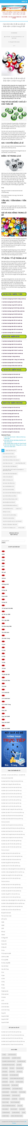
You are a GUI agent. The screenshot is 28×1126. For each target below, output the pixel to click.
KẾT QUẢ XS (4, 919)
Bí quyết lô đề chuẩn (15, 42)
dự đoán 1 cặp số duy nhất (9, 1061)
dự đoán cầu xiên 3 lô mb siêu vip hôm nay (11, 843)
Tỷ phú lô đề (21, 527)
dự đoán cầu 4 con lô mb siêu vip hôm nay (11, 800)
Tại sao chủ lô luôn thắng (9, 515)
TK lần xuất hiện (6, 680)
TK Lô (2, 972)
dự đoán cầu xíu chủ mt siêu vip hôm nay (10, 878)
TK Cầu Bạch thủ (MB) (7, 608)
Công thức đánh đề (7, 476)
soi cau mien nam (14, 1075)
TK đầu (3, 662)
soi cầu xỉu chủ (15, 1095)
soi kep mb (14, 1098)
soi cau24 (5, 1071)
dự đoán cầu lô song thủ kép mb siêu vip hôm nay (13, 834)
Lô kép (3, 656)
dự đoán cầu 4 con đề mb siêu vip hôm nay (11, 787)
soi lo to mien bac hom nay (9, 1105)
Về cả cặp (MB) (5, 620)
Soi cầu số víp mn (5, 881)
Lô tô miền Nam (6, 698)
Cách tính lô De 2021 (8, 463)
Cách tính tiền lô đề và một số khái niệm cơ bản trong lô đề (13, 470)
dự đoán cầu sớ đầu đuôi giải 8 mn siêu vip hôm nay (13, 900)
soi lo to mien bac (15, 1102)
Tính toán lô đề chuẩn (6, 916)
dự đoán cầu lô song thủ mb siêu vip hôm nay (12, 837)
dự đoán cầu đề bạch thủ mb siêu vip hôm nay (12, 815)
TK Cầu (3, 950)
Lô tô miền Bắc (5, 692)
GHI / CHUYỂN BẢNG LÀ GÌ (8, 486)
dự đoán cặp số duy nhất (8, 1064)
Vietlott (4, 578)
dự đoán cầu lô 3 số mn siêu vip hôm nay (10, 897)
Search (3, 542)
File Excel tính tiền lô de (9, 483)
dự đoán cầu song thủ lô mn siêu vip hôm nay (12, 906)
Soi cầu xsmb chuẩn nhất (7, 778)
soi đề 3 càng (6, 1116)
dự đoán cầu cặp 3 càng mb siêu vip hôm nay (11, 809)
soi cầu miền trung (17, 1088)
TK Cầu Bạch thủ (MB (6, 953)
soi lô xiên (22, 1109)
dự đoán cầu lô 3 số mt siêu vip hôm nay (10, 865)
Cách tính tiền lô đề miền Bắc (10, 466)
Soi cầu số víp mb (5, 822)
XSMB (3, 554)
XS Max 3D (4, 602)
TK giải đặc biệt (6, 674)
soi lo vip (20, 1105)
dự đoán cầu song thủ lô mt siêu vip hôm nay (11, 875)
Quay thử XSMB (6, 716)
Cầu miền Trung (6, 638)
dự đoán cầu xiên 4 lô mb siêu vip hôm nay (11, 847)
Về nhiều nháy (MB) (6, 626)
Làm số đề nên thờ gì (8, 508)
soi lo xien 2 (5, 1109)
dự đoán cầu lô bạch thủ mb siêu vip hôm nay (12, 831)
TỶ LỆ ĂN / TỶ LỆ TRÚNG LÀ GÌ (9, 527)
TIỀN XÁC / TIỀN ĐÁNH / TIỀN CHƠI (10, 524)
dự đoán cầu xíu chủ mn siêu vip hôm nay (11, 909)
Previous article (14, 533)
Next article (14, 534)
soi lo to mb (5, 1102)
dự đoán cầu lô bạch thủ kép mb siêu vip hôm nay (13, 828)
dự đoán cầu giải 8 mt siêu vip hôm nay (10, 862)
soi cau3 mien (20, 1068)
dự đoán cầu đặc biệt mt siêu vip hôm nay (11, 859)
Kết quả (4, 572)
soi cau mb (5, 1075)
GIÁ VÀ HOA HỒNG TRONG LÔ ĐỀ (10, 499)
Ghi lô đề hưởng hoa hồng (9, 496)
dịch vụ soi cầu (6, 1058)
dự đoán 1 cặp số (16, 1058)
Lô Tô (2, 1000)
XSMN (3, 560)
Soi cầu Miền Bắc (6, 1088)
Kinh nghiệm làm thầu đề (9, 502)
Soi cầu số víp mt (5, 850)
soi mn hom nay (15, 1112)
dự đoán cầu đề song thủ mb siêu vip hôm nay (12, 825)
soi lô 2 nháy (14, 1109)
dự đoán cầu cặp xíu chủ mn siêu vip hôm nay (12, 887)
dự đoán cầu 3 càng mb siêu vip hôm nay (10, 784)
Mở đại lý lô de (6, 511)
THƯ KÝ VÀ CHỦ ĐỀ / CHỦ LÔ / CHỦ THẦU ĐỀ (12, 521)
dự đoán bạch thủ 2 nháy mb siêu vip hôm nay (12, 781)
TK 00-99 (4, 686)
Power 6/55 (4, 596)
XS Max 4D (4, 590)
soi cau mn (5, 1078)
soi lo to (22, 1098)
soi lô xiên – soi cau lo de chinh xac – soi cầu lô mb (13, 775)
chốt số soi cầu (12, 1054)
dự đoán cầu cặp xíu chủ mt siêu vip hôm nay (11, 856)
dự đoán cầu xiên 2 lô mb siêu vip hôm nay (11, 840)
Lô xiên (3, 650)
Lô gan (3, 644)
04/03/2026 (14, 33)
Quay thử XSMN (6, 728)
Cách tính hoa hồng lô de (9, 456)
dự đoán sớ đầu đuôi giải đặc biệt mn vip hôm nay (12, 903)
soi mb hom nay (6, 1112)
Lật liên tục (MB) (6, 614)
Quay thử (4, 710)
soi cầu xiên (14, 1092)
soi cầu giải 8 (15, 1085)
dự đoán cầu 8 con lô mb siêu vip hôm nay (11, 806)
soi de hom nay (6, 1098)
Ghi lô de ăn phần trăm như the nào (11, 492)
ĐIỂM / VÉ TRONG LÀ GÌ (8, 480)
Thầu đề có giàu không (8, 518)
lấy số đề (19, 1064)
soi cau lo (19, 1071)
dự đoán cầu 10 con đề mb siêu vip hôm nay (11, 796)
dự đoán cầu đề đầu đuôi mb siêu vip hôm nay (12, 818)
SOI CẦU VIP (5, 1081)
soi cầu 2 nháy (19, 1081)
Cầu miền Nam (5, 632)
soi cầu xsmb (22, 1092)
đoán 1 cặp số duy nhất (16, 1116)
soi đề (23, 1112)
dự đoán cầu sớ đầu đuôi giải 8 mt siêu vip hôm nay (13, 869)
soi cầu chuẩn (6, 1085)
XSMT (3, 566)
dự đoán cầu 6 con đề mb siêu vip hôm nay (11, 790)
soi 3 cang (5, 1068)
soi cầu (11, 1081)
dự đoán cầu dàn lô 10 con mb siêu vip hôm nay (12, 812)
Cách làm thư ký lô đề (8, 453)
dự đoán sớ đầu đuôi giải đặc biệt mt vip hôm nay (12, 872)
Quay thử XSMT (6, 722)
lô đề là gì (18, 508)
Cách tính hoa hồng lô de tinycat (11, 460)
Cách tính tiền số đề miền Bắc (10, 473)
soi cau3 (12, 1068)
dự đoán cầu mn (21, 1061)
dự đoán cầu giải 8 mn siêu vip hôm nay (10, 894)
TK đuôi (4, 668)
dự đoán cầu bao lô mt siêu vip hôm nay (10, 853)
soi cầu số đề (6, 1092)
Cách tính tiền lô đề (20, 463)
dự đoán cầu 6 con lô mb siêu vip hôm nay (11, 803)
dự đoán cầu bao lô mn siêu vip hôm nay (10, 884)
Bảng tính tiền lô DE (11, 450)
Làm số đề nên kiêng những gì (10, 505)
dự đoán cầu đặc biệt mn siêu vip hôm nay (11, 890)
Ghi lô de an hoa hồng (8, 489)
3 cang (4, 1054)
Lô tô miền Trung (6, 704)
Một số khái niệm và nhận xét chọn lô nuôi (15, 443)
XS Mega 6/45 (5, 584)
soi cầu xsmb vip (6, 1095)
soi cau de (12, 1071)
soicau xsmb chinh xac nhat (16, 1078)
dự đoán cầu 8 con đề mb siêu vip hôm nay (11, 793)
